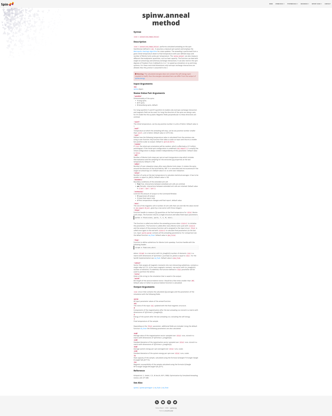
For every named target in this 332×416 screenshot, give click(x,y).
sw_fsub (157, 258)
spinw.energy (140, 78)
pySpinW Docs (292, 4)
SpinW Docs (279, 4)
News (271, 4)
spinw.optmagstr (146, 388)
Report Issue (316, 4)
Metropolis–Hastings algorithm (145, 51)
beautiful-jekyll (169, 411)
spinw (136, 89)
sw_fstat (151, 235)
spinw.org (173, 408)
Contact (328, 4)
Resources (304, 4)
